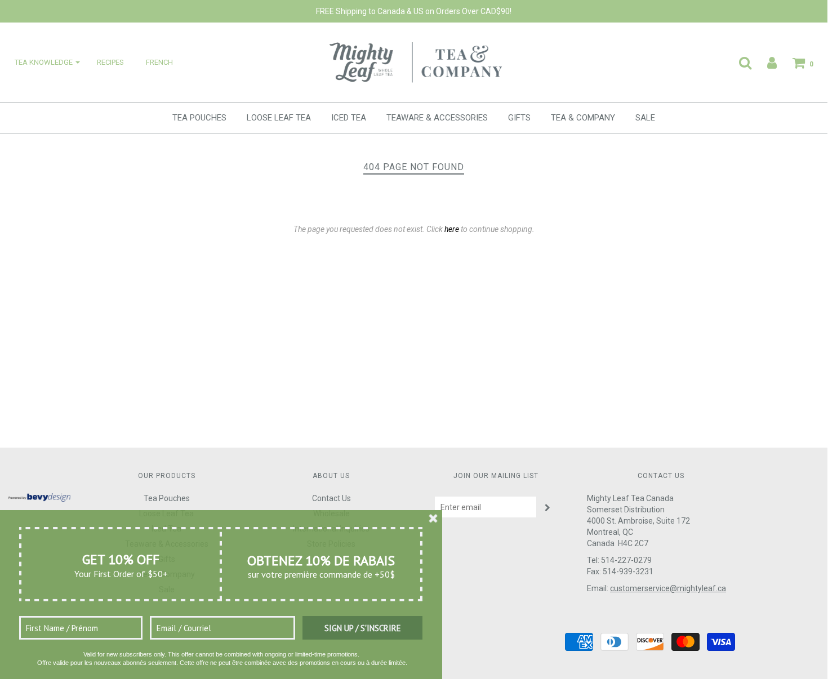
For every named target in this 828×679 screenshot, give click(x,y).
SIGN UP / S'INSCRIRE (362, 628)
